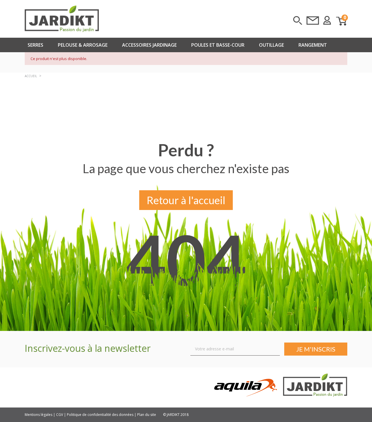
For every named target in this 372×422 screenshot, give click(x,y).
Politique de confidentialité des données (100, 414)
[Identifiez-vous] (327, 20)
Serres (35, 45)
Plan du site (146, 414)
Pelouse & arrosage (83, 45)
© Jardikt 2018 (176, 414)
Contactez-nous (312, 20)
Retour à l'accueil (186, 200)
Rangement (312, 45)
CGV (59, 414)
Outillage (271, 45)
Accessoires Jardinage (149, 45)
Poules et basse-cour (217, 45)
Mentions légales (38, 414)
